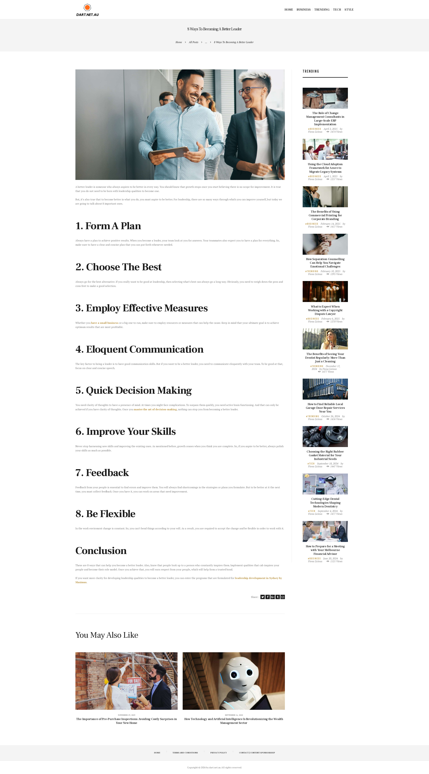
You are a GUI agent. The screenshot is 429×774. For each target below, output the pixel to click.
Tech (312, 463)
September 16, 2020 (234, 715)
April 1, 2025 (331, 176)
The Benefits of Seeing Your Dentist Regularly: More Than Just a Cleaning (325, 357)
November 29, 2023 (126, 715)
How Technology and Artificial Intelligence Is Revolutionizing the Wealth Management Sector (233, 721)
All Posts (193, 42)
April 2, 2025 (331, 128)
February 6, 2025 (330, 318)
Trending (312, 271)
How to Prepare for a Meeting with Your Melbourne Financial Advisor (325, 550)
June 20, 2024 (330, 558)
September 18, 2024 (327, 463)
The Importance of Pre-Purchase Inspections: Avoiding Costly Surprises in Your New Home (126, 721)
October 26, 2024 (330, 416)
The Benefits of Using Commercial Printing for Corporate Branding (325, 215)
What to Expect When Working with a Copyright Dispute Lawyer (325, 310)
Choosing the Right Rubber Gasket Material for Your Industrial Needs (325, 455)
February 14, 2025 (330, 223)
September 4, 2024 (328, 511)
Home (179, 42)
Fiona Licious (315, 131)
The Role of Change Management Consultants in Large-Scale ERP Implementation (325, 118)
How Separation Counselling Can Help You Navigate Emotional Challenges (325, 262)
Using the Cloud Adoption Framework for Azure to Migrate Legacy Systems (325, 168)
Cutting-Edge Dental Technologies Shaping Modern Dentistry (325, 502)
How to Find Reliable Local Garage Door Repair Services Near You (325, 407)
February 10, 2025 (330, 271)
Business (315, 129)
